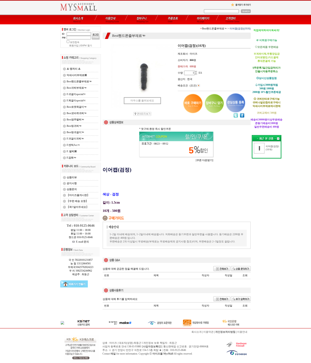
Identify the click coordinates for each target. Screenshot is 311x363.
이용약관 (208, 331)
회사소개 (196, 331)
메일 (113, 353)
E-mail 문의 (82, 241)
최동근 (173, 342)
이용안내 (242, 331)
